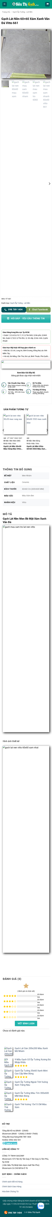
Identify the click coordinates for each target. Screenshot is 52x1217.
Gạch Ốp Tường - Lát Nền (22, 12)
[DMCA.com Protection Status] (9, 1143)
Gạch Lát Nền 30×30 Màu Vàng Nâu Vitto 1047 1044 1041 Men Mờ (12, 447)
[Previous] (5, 54)
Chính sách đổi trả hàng (12, 1182)
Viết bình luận (26, 1023)
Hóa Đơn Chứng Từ (10, 1191)
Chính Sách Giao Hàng (11, 1186)
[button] (4, 4)
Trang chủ (6, 12)
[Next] (46, 54)
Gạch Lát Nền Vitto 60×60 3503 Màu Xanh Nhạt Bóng (36, 447)
